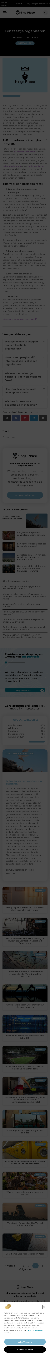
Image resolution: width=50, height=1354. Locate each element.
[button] (44, 1307)
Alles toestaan (25, 1342)
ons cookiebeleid (35, 1330)
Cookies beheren (25, 1349)
